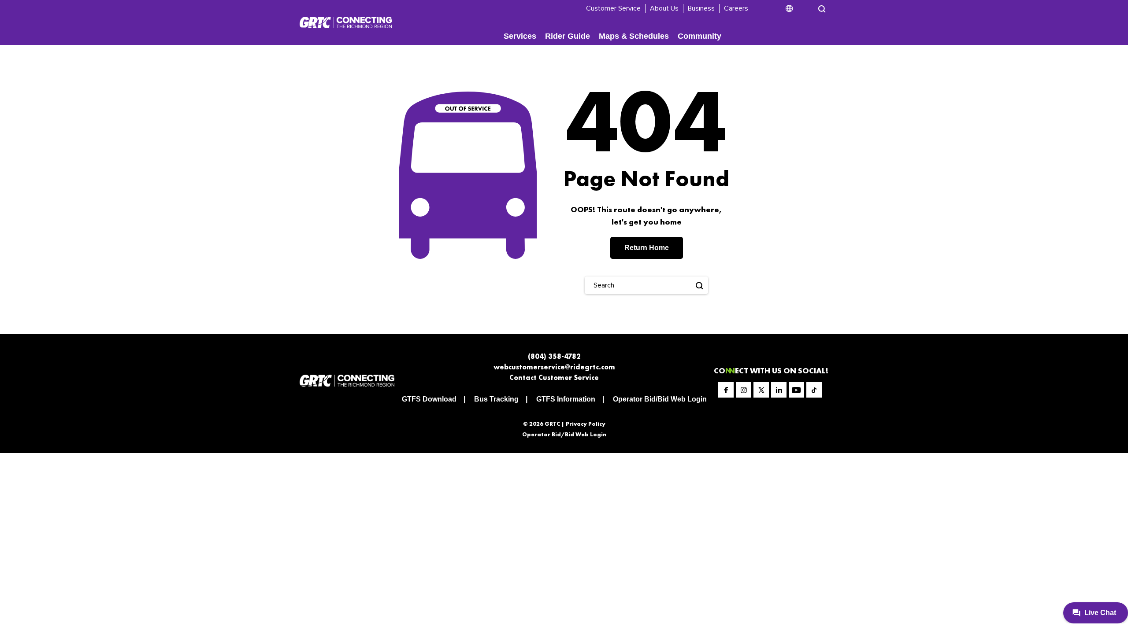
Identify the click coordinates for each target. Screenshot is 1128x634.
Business (701, 8)
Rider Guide (567, 36)
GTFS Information (565, 399)
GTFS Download (429, 399)
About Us (664, 8)
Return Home (646, 247)
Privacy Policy (585, 424)
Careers (736, 8)
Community (699, 36)
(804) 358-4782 (554, 356)
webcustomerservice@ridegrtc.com (554, 367)
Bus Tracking (496, 399)
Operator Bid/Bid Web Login (660, 399)
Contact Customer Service (554, 377)
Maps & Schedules (634, 36)
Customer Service (613, 8)
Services (520, 36)
